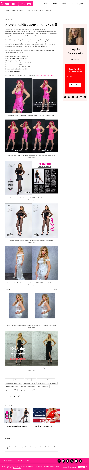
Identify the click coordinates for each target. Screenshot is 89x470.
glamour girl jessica (29, 383)
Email (69, 76)
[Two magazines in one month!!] (17, 415)
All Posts (6, 10)
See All (56, 405)
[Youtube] (81, 97)
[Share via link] (19, 396)
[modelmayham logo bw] (65, 97)
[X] (77, 97)
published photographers (28, 386)
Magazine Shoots (17, 10)
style (34, 379)
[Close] (87, 467)
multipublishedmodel (12, 386)
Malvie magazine (51, 383)
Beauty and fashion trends (35, 10)
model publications (43, 386)
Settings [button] (65, 467)
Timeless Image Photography (46, 379)
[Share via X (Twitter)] (10, 396)
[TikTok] (85, 97)
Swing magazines (23, 390)
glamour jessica (19, 379)
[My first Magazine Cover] (46, 415)
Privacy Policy (8, 460)
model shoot (41, 383)
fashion (28, 379)
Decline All (73, 467)
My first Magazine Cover (44, 426)
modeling (9, 379)
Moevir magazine (47, 390)
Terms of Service (23, 460)
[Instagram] (69, 97)
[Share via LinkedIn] (14, 396)
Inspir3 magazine (35, 390)
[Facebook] (73, 97)
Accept (81, 467)
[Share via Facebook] (6, 396)
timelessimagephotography (13, 383)
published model (11, 390)
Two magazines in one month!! (16, 426)
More (47, 10)
